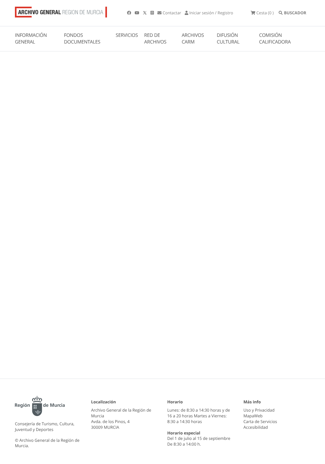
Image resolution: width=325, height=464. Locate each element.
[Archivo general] (61, 11)
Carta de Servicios (260, 421)
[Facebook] (129, 13)
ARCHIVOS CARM (193, 38)
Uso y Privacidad (259, 410)
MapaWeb (252, 416)
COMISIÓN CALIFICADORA (275, 38)
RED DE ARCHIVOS (155, 38)
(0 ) (265, 13)
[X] (145, 13)
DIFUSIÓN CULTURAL (228, 38)
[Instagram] (152, 13)
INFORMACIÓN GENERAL (31, 38)
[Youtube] (137, 13)
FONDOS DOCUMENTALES (82, 38)
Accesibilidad (255, 427)
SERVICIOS (127, 35)
